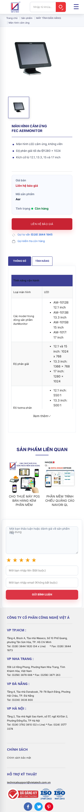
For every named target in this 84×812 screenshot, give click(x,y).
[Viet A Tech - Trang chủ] (15, 7)
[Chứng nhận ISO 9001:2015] (59, 794)
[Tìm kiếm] (61, 7)
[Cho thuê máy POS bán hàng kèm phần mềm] (24, 477)
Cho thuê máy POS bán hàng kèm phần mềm (24, 500)
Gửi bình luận (42, 594)
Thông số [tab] (19, 261)
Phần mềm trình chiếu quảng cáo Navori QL (59, 500)
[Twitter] (38, 806)
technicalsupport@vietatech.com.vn (29, 782)
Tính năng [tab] (42, 261)
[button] (18, 107)
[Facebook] (28, 806)
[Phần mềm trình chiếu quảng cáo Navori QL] (60, 477)
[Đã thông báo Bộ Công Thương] (22, 794)
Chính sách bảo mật (19, 757)
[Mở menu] (76, 7)
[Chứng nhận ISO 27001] (46, 794)
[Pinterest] (49, 806)
